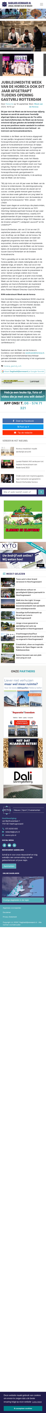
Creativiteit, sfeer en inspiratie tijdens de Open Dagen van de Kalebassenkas (30, 647)
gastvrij (14, 366)
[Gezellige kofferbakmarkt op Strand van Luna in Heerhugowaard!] (8, 616)
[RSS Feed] (14, 845)
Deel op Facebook (25, 421)
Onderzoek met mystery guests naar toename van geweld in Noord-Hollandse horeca (29, 478)
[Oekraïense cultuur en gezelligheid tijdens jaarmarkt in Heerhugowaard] (8, 593)
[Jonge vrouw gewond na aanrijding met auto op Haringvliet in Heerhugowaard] (8, 626)
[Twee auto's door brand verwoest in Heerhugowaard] (8, 582)
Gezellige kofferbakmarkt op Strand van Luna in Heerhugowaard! (29, 615)
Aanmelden (9, 866)
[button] (1, 65)
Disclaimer (7, 912)
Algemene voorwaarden (12, 908)
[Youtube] (9, 845)
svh (19, 366)
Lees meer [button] (37, 1402)
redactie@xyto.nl (12, 832)
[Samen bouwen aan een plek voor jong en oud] (8, 658)
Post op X (24, 426)
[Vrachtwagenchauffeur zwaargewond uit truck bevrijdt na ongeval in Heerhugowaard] (8, 637)
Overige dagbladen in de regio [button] (16, 900)
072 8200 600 (11, 829)
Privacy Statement (10, 917)
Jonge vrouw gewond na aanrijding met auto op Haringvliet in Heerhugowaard (29, 626)
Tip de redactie (25, 432)
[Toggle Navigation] (41, 4)
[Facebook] (4, 845)
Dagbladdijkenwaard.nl (19, 3)
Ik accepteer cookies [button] (23, 1408)
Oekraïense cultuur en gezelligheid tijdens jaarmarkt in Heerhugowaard (30, 592)
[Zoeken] (41, 492)
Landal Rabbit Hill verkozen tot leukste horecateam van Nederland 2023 (30, 464)
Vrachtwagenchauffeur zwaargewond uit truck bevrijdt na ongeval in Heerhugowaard (30, 636)
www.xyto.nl (10, 835)
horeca (7, 366)
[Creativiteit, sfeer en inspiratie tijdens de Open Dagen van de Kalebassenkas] (8, 648)
